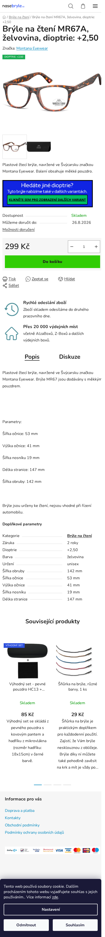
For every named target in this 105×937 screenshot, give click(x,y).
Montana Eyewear (32, 48)
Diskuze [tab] (69, 357)
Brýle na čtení (79, 535)
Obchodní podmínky (22, 825)
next (100, 674)
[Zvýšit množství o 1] (96, 247)
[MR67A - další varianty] (47, 193)
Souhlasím (75, 925)
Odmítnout (26, 925)
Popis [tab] (32, 357)
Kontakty (13, 818)
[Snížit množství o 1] (71, 247)
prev (5, 674)
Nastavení (51, 909)
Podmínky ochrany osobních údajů (34, 832)
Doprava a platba (19, 810)
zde (55, 897)
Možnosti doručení (18, 229)
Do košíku (52, 261)
